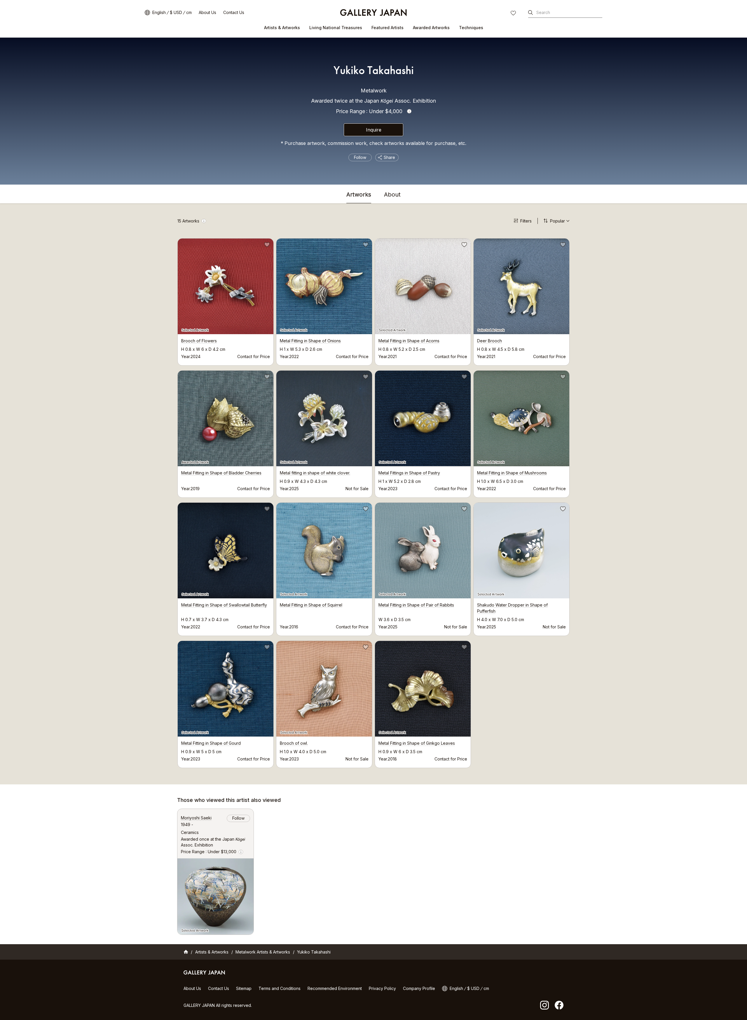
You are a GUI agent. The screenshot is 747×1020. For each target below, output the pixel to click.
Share (389, 157)
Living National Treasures (335, 27)
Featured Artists (387, 27)
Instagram (544, 1005)
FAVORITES (514, 13)
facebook (559, 1005)
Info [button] (409, 111)
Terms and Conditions (280, 988)
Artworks (358, 195)
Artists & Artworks (282, 27)
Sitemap (244, 988)
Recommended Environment (335, 988)
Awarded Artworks (431, 27)
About (392, 195)
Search (543, 12)
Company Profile (419, 988)
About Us (207, 12)
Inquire (373, 130)
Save (266, 246)
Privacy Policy (382, 988)
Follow (360, 157)
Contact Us (233, 12)
